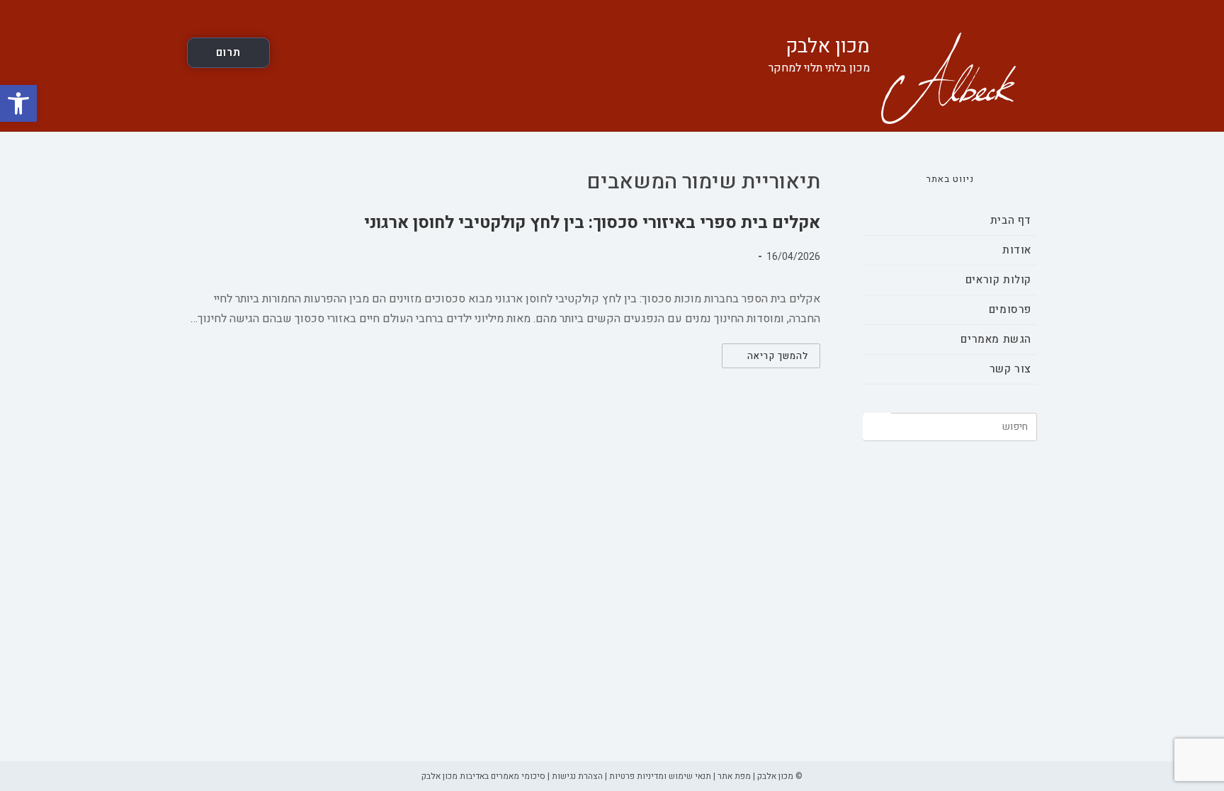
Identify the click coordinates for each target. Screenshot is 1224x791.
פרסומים (1010, 309)
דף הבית (1010, 220)
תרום (228, 52)
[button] (18, 103)
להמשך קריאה (765, 358)
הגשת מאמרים (995, 339)
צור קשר (1010, 369)
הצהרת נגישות (577, 776)
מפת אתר (734, 776)
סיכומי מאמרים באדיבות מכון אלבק (483, 776)
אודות (1016, 250)
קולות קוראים (998, 280)
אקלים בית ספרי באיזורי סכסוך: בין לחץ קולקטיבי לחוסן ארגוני (592, 222)
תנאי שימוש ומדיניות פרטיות (660, 776)
